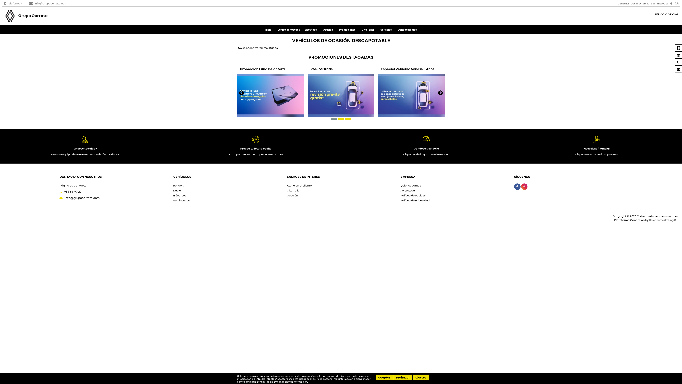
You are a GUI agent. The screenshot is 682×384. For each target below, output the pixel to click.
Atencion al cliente (299, 185)
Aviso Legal (408, 190)
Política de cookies (413, 195)
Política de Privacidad (415, 200)
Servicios (386, 29)
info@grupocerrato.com (82, 198)
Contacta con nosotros (80, 176)
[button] (334, 119)
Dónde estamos (407, 29)
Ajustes (420, 377)
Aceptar (384, 377)
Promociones (347, 29)
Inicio (268, 29)
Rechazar (403, 377)
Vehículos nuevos (288, 29)
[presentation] (241, 93)
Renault (178, 185)
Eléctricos (311, 29)
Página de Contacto (72, 185)
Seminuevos (181, 200)
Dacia (177, 190)
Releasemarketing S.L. (663, 220)
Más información (297, 381)
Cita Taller (368, 29)
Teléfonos (13, 3)
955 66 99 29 (73, 191)
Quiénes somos (410, 185)
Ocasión (328, 29)
